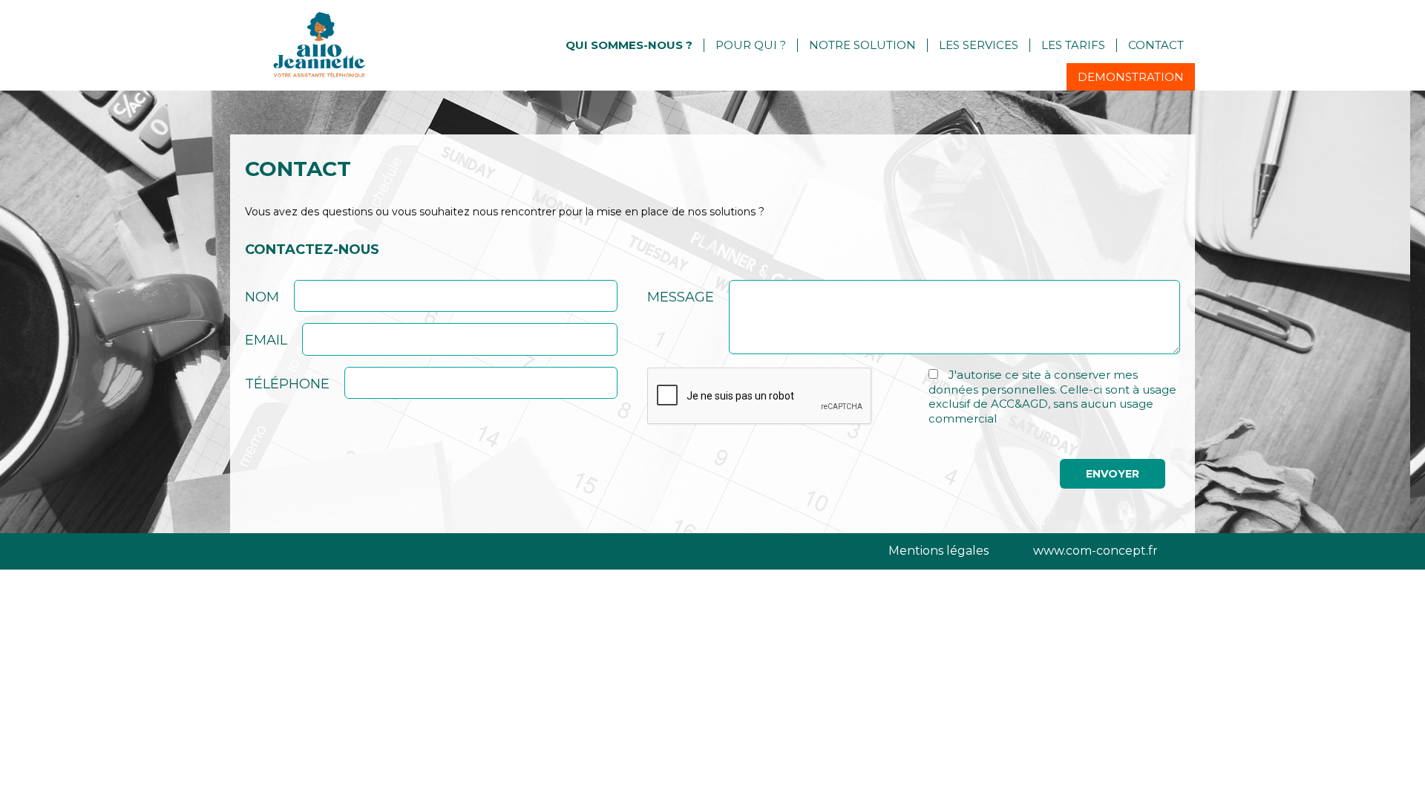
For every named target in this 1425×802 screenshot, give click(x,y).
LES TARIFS (1073, 45)
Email (266, 340)
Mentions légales (938, 551)
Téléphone (287, 384)
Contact (1156, 45)
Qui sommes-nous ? (629, 45)
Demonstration (1131, 77)
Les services (978, 45)
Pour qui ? (750, 45)
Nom (262, 297)
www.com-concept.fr (1095, 551)
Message (680, 297)
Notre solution (862, 45)
